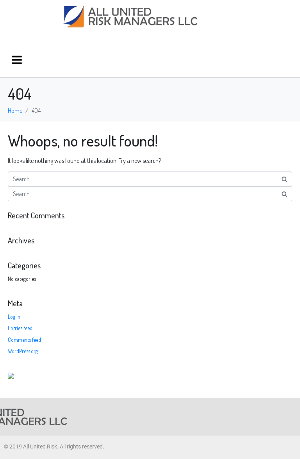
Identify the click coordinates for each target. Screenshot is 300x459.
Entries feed (20, 328)
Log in (14, 316)
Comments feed (24, 339)
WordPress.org (23, 351)
